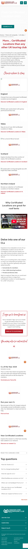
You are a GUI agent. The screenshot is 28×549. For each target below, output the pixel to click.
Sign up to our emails (14, 331)
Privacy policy (4, 541)
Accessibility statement (18, 538)
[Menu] (25, 2)
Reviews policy (4, 544)
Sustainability (16, 542)
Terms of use (4, 539)
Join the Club (5, 517)
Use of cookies (4, 538)
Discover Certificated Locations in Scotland (14, 162)
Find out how (5, 413)
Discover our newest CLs (8, 443)
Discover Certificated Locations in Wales (13, 132)
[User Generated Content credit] (26, 30)
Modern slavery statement (6, 542)
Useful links (5, 523)
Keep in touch (5, 528)
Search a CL (7, 26)
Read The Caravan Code (10, 453)
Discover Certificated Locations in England (14, 102)
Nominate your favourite (8, 380)
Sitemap (15, 541)
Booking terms (17, 539)
